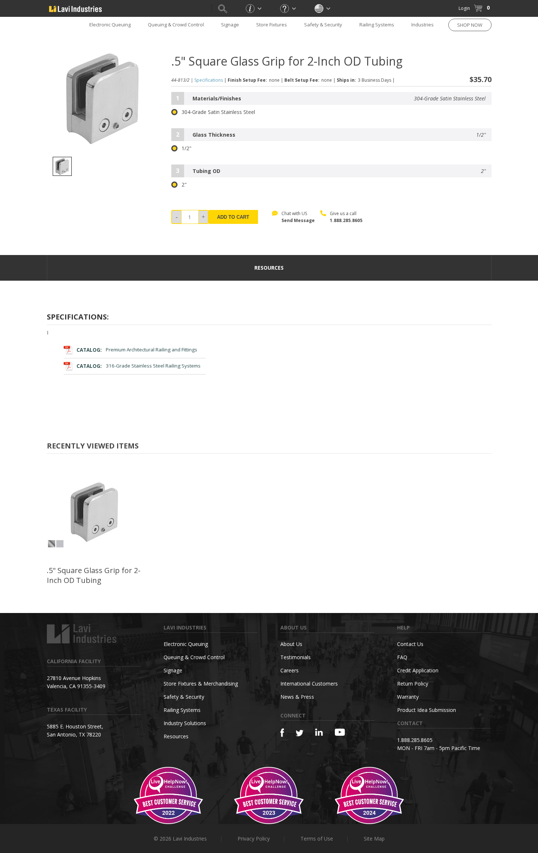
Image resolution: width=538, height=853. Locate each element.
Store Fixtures (271, 24)
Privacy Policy (254, 838)
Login (464, 8)
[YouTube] (340, 732)
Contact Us (410, 643)
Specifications (208, 80)
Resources (176, 736)
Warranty (408, 696)
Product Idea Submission (426, 709)
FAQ (402, 657)
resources (269, 267)
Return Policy (412, 683)
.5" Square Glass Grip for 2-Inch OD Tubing (94, 575)
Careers (289, 670)
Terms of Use (316, 838)
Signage (230, 24)
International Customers (309, 683)
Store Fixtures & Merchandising (201, 683)
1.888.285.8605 (346, 220)
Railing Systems (376, 24)
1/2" (186, 148)
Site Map (374, 838)
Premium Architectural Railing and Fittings (136, 350)
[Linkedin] (319, 732)
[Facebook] (282, 732)
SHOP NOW (469, 25)
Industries (422, 24)
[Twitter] (299, 733)
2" (184, 184)
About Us (291, 643)
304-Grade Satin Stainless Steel (218, 112)
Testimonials (295, 657)
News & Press (297, 696)
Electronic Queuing (186, 643)
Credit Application (417, 670)
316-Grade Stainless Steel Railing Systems (138, 366)
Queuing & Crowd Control (176, 24)
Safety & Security (323, 24)
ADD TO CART (233, 217)
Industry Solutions (185, 723)
